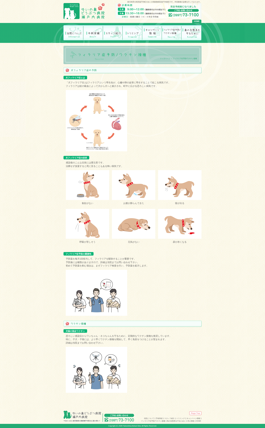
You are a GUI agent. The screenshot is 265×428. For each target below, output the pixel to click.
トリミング (132, 33)
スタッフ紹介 (112, 33)
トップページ (165, 58)
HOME (197, 21)
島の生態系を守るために (191, 33)
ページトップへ (195, 413)
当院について (73, 33)
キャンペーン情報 (152, 33)
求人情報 (190, 421)
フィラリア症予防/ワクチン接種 (171, 33)
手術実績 (93, 33)
